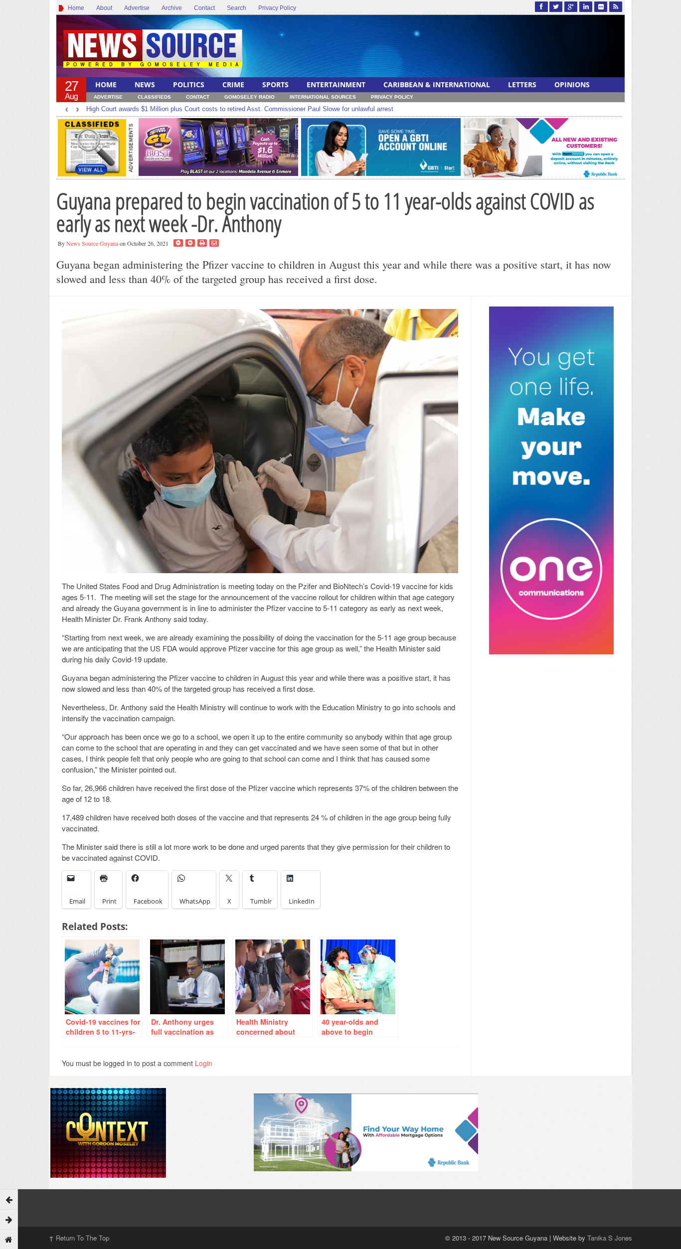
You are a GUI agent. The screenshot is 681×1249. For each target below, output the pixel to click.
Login (203, 1063)
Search (236, 7)
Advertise (137, 7)
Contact (204, 7)
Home (74, 7)
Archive (172, 7)
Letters (522, 84)
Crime (233, 84)
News (145, 84)
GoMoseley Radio (249, 97)
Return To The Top (79, 1238)
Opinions (572, 84)
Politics (188, 84)
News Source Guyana (92, 243)
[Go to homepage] (9, 1239)
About (104, 7)
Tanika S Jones (609, 1238)
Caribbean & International (436, 84)
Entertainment (336, 84)
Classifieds (154, 97)
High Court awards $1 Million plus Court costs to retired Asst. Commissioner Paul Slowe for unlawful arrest (239, 109)
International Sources (323, 97)
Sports (275, 84)
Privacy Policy (277, 7)
